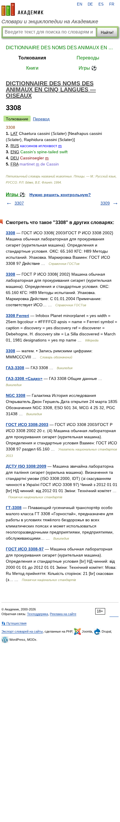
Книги (32, 68)
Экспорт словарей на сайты (22, 631)
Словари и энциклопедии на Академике (49, 21)
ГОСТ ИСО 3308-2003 (27, 424)
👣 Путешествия (14, 623)
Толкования (32, 57)
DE (90, 4)
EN (79, 4)
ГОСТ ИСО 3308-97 (25, 549)
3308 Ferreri (17, 315)
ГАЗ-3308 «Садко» (24, 378)
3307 (19, 203)
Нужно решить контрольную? (60, 194)
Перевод (41, 119)
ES (101, 4)
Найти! (107, 32)
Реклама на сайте (63, 614)
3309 (105, 203)
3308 (10, 232)
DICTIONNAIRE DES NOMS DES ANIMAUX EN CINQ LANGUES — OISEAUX (60, 47)
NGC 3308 (15, 395)
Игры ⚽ (88, 68)
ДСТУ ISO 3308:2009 (26, 466)
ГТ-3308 (14, 507)
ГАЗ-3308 (15, 367)
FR (111, 4)
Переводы (88, 57)
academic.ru (22, 9)
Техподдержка (37, 614)
